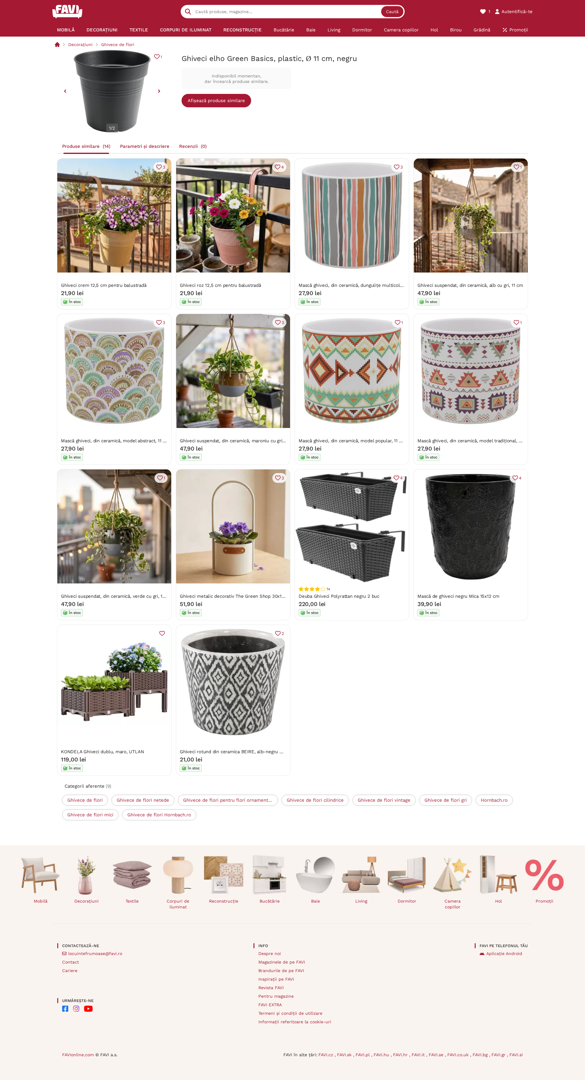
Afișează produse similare (216, 100)
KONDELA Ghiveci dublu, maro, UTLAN (102, 751)
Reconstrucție (223, 901)
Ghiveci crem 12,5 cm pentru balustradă (103, 285)
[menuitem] (66, 30)
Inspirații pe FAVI (276, 979)
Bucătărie (270, 901)
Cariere (69, 970)
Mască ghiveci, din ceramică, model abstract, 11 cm (115, 441)
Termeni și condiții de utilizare (290, 1013)
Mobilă (41, 901)
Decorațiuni (80, 44)
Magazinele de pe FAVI (281, 962)
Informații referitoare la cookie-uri (294, 1021)
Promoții (544, 901)
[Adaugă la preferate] (162, 633)
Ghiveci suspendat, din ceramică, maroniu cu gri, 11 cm (238, 441)
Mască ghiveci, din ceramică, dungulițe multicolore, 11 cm (360, 285)
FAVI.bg (481, 1054)
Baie (315, 901)
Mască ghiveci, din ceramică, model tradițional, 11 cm (473, 441)
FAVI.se (437, 1054)
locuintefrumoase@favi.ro (95, 953)
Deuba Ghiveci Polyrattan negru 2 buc (339, 596)
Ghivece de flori (117, 44)
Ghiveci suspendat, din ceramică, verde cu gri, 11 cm (116, 596)
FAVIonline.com (78, 1054)
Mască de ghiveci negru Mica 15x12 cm (458, 596)
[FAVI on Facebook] (65, 1009)
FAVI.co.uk (458, 1054)
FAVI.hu (382, 1054)
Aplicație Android (504, 953)
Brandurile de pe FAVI (281, 970)
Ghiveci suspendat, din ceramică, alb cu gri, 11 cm (470, 285)
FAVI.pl (363, 1054)
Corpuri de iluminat (178, 904)
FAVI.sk (345, 1054)
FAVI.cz (326, 1054)
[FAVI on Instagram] (76, 1009)
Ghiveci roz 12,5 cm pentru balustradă (220, 285)
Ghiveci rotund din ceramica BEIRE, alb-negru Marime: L (240, 751)
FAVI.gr (499, 1054)
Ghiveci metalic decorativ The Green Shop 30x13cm (235, 596)
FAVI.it (419, 1054)
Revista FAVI (271, 987)
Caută (392, 11)
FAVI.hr (401, 1054)
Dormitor (407, 901)
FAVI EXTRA (270, 1004)
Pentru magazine (276, 996)
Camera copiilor (453, 904)
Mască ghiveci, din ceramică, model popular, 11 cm (352, 441)
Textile (132, 901)
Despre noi (269, 953)
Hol (498, 901)
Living (361, 901)
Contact (70, 962)
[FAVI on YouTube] (88, 1009)
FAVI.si (516, 1054)
